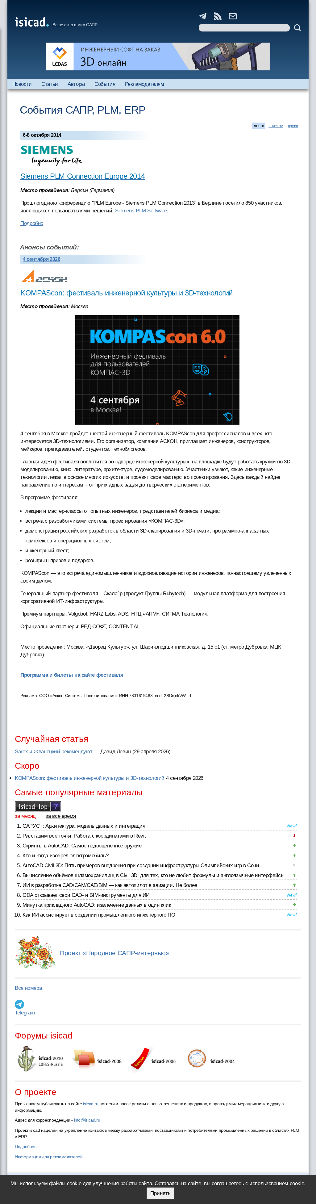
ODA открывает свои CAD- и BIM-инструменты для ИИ (86, 895)
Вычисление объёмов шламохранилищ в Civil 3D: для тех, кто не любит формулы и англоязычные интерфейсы (154, 875)
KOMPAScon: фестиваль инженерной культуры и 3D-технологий (89, 778)
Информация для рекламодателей (48, 1156)
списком (275, 125)
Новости (22, 84)
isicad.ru (90, 1103)
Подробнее (26, 1146)
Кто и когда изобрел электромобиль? (65, 856)
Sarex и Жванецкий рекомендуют (53, 752)
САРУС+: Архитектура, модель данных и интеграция (84, 826)
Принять (160, 1193)
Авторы (76, 84)
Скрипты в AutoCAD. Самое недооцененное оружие (82, 846)
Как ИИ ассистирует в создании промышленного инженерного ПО (99, 915)
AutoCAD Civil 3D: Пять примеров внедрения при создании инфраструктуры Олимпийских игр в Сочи (141, 865)
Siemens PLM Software (141, 211)
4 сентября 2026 (41, 259)
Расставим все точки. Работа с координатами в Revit (84, 836)
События (104, 84)
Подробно (31, 223)
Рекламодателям (144, 84)
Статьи (49, 84)
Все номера (28, 988)
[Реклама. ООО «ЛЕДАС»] (158, 56)
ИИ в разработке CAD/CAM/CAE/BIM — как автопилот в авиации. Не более (110, 885)
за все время (61, 816)
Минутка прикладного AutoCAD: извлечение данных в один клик (97, 905)
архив (293, 125)
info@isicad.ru (87, 1120)
